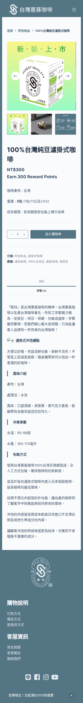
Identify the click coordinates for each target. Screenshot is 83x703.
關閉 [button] (71, 695)
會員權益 (14, 653)
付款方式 (14, 613)
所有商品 (20, 256)
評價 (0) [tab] (41, 290)
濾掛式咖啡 (35, 256)
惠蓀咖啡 (52, 261)
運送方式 (14, 619)
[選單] (74, 10)
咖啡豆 (64, 261)
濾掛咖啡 (20, 261)
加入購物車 (53, 234)
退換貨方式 (15, 625)
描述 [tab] (41, 281)
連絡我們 (14, 658)
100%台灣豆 (36, 261)
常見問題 (14, 647)
